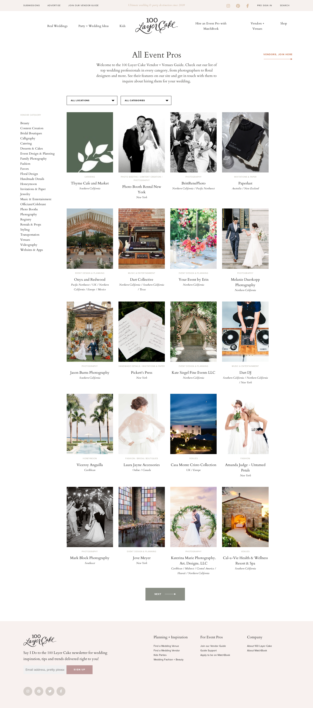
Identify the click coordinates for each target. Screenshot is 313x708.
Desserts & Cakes (31, 148)
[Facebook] (248, 5)
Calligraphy (27, 138)
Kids (123, 26)
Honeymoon (28, 184)
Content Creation (31, 128)
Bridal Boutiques (31, 133)
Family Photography (33, 158)
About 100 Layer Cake (259, 646)
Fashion (25, 163)
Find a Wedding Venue (166, 646)
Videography (28, 244)
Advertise (54, 5)
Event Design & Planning (37, 153)
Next (158, 594)
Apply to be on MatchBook (215, 655)
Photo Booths (29, 209)
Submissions (31, 5)
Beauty (24, 123)
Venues (25, 239)
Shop (283, 23)
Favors (24, 168)
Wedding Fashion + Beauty (168, 659)
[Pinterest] (238, 5)
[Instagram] (228, 5)
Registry (25, 219)
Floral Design (29, 173)
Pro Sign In (264, 5)
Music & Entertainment (35, 199)
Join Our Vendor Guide (83, 5)
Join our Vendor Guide (213, 646)
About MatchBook (257, 650)
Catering (26, 143)
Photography (28, 214)
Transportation (29, 234)
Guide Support (208, 650)
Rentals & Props (30, 224)
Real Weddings (57, 26)
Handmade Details (32, 178)
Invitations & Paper (33, 189)
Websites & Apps (31, 249)
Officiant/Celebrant (33, 204)
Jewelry (25, 194)
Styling (25, 229)
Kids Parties (160, 655)
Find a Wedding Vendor (167, 650)
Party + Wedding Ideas (93, 26)
